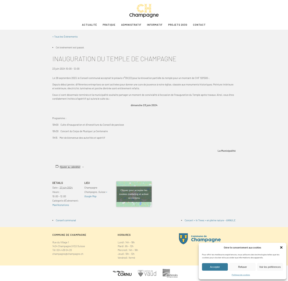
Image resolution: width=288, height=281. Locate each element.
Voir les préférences (270, 266)
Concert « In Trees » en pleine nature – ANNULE (210, 220)
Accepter (215, 266)
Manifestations (60, 204)
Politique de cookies (241, 274)
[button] (281, 247)
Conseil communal (66, 220)
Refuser (242, 266)
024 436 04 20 (64, 249)
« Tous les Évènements (65, 36)
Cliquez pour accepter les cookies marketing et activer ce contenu (134, 194)
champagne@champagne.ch (67, 253)
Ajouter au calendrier (70, 167)
